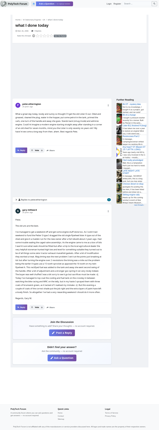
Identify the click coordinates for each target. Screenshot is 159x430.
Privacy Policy (110, 416)
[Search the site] (154, 3)
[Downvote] (42, 150)
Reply (22, 150)
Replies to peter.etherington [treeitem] (65, 199)
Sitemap (61, 419)
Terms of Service (111, 413)
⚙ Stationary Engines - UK (34, 20)
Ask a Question (63, 358)
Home (17, 20)
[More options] (108, 105)
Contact (61, 416)
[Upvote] (32, 150)
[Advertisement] (79, 64)
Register (117, 4)
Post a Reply (64, 332)
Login (109, 4)
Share (52, 150)
